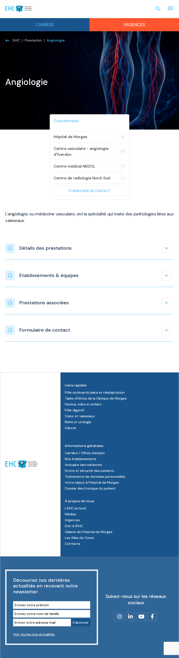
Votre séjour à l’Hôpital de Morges (92, 482)
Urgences (134, 25)
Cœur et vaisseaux (80, 416)
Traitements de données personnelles (95, 476)
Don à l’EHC (74, 526)
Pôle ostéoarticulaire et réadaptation (95, 392)
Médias (70, 514)
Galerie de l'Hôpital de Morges (88, 532)
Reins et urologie (78, 422)
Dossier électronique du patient (90, 488)
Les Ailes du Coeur (79, 537)
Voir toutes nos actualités (34, 634)
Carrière (44, 25)
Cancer (70, 428)
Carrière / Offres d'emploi (85, 453)
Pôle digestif (74, 410)
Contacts (72, 543)
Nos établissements (80, 459)
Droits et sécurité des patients (89, 470)
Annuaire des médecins (83, 464)
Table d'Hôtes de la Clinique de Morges (96, 398)
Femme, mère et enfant (83, 404)
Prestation (33, 40)
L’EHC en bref (75, 508)
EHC (16, 40)
